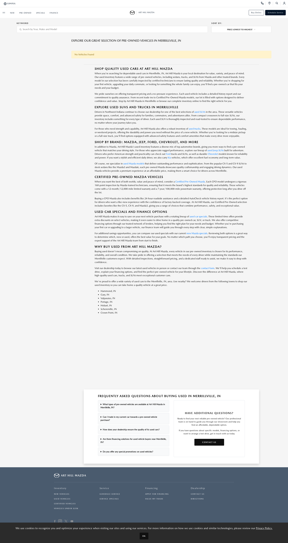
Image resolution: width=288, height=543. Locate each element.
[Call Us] (263, 3)
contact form (207, 268)
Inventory (60, 488)
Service (104, 488)
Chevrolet (213, 154)
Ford (168, 154)
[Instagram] (60, 522)
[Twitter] (66, 522)
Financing (151, 488)
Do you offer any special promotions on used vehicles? (128, 451)
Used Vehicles (62, 499)
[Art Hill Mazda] (133, 13)
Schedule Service (275, 13)
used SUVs (199, 111)
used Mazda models (133, 163)
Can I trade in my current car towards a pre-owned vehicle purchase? (128, 418)
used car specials (198, 216)
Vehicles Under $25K (66, 508)
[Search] (277, 4)
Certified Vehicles (65, 504)
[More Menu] (3, 12)
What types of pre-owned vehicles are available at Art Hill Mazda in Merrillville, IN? (132, 406)
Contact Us (209, 442)
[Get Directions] (270, 4)
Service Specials (109, 499)
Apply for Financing (157, 494)
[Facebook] (55, 522)
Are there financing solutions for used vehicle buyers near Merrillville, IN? (133, 440)
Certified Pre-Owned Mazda (190, 181)
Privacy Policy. (264, 528)
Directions (197, 499)
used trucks (194, 128)
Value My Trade (154, 499)
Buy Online (256, 13)
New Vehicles (62, 494)
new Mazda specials (196, 233)
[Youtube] (72, 522)
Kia (169, 157)
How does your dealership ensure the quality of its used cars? (131, 429)
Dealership (198, 488)
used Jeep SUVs (215, 150)
